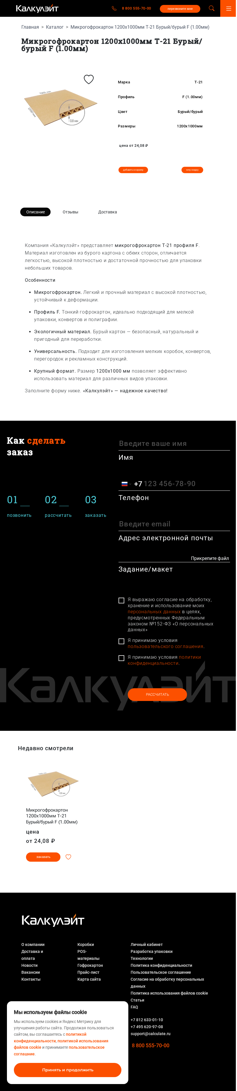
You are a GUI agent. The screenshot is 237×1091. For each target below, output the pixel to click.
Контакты (30, 979)
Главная (30, 27)
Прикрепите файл (210, 558)
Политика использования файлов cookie (169, 993)
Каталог (55, 27)
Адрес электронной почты (166, 538)
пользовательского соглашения (165, 646)
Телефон (133, 498)
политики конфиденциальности (164, 660)
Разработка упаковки (152, 951)
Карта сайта (89, 979)
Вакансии (30, 972)
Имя (126, 457)
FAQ (134, 1007)
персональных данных (154, 611)
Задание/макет (145, 569)
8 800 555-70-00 (136, 8)
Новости (29, 965)
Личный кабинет (147, 944)
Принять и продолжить (67, 1069)
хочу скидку (192, 170)
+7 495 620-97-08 (147, 1026)
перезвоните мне (180, 8)
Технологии (142, 958)
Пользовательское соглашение (161, 972)
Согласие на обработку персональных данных (167, 983)
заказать (43, 857)
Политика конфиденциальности (161, 965)
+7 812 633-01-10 (147, 1019)
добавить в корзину (133, 170)
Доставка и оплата (32, 955)
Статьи (137, 1000)
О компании (33, 944)
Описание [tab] (35, 212)
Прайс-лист (88, 972)
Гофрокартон (90, 965)
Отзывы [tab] (70, 212)
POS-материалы (88, 955)
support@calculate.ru (151, 1033)
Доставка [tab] (107, 212)
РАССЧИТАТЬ (157, 694)
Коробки (85, 944)
